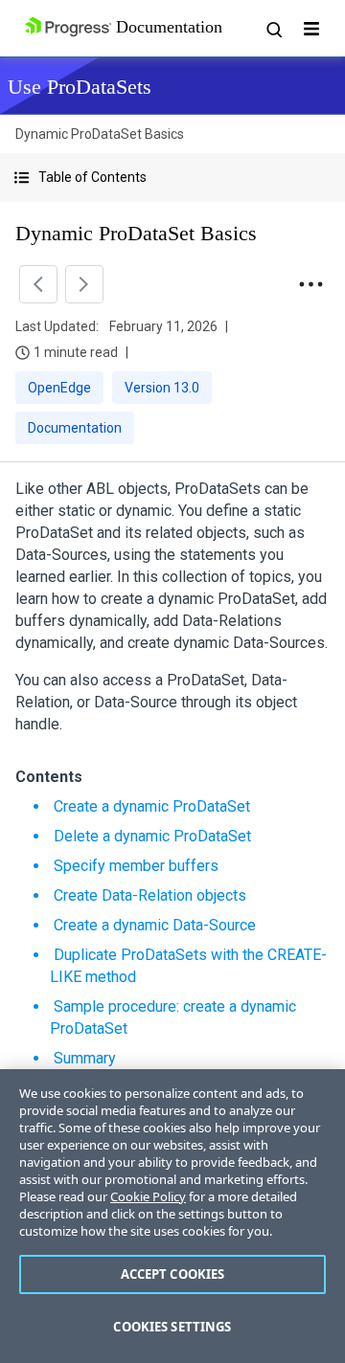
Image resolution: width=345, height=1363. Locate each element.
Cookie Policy (148, 1196)
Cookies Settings (172, 1326)
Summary (85, 1058)
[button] (172, 177)
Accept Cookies (173, 1274)
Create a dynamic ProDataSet (152, 806)
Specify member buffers (136, 866)
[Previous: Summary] (38, 284)
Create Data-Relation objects (150, 895)
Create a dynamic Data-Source (155, 925)
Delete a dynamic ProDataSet (152, 836)
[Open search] (273, 28)
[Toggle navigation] (311, 28)
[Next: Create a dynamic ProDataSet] (84, 284)
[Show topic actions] (310, 284)
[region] (172, 1216)
